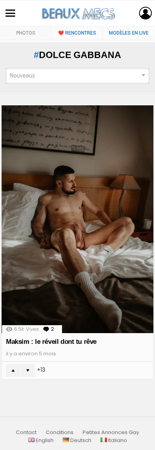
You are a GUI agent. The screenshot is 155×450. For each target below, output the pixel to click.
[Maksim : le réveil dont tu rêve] (77, 219)
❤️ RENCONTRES (77, 33)
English (44, 440)
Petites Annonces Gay (111, 432)
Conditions (60, 432)
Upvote (13, 370)
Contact (26, 432)
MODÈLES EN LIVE (129, 33)
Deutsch (80, 440)
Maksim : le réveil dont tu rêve (51, 341)
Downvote (28, 370)
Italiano (117, 440)
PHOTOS (25, 33)
